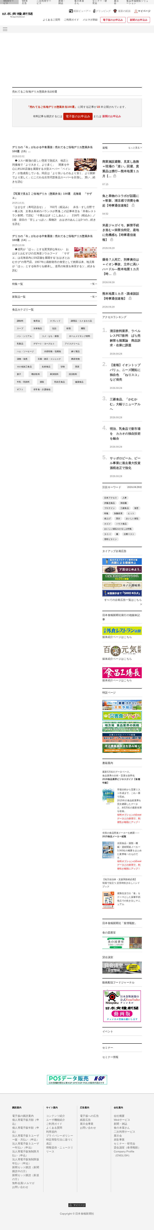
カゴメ (107, 524)
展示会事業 (86, 1123)
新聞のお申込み (138, 19)
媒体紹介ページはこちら (117, 636)
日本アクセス (110, 498)
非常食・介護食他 (41, 389)
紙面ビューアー (82, 11)
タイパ (107, 534)
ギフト (20, 389)
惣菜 (77, 366)
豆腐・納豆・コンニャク (49, 359)
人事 (124, 498)
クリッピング (103, 11)
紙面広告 (85, 1119)
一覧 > (93, 284)
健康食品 (79, 382)
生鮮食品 (46, 366)
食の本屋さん (79, 2)
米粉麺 (123, 503)
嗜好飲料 (35, 374)
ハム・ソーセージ (25, 351)
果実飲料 (54, 374)
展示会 (116, 2)
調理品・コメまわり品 (81, 321)
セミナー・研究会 (99, 2)
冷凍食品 (37, 328)
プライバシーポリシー (59, 1135)
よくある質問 (54, 1127)
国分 (118, 518)
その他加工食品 (24, 366)
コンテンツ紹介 (55, 1115)
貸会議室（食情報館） (127, 1147)
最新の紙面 (124, 11)
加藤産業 (118, 513)
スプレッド (55, 321)
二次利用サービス (44, 2)
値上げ (107, 518)
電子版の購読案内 (23, 1115)
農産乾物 (75, 359)
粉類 (68, 328)
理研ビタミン (110, 539)
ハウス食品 (121, 524)
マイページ (78, 1205)
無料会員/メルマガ (23, 1183)
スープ (20, 328)
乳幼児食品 (59, 382)
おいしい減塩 (132, 518)
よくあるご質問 (51, 19)
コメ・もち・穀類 (50, 336)
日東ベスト (129, 534)
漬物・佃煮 (22, 359)
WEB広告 (25, 2)
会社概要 (119, 1115)
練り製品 (75, 351)
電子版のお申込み (113, 19)
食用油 (36, 321)
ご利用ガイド (71, 19)
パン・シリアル (24, 336)
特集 (106, 513)
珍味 (63, 366)
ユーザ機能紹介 (55, 1119)
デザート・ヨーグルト (44, 343)
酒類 (42, 382)
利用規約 (51, 1131)
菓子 (19, 374)
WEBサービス (8, 2)
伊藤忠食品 (109, 503)
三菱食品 (124, 508)
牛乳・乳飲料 (23, 382)
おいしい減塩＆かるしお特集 (118, 529)
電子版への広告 (89, 1115)
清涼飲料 (73, 374)
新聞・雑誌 (62, 2)
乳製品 (20, 343)
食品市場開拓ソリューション (137, 2)
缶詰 (54, 328)
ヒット (131, 513)
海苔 (136, 508)
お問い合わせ (20, 1187)
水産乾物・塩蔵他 (52, 351)
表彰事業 (119, 1139)
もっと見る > (135, 147)
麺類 (83, 328)
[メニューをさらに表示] (5, 29)
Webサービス (122, 1119)
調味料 (20, 321)
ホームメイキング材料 (79, 336)
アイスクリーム (72, 343)
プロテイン (109, 508)
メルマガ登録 (90, 19)
